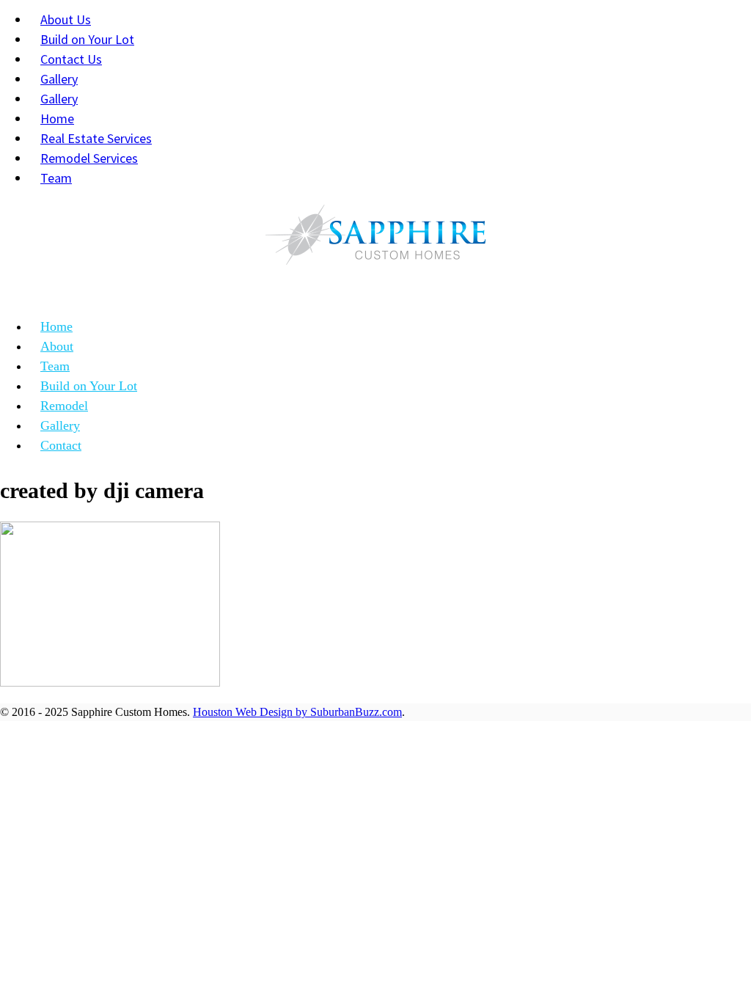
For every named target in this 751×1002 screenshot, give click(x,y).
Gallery (60, 425)
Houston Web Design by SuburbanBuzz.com (297, 712)
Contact (60, 445)
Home (56, 326)
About (56, 346)
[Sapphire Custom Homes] (375, 238)
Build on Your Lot (88, 386)
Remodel (64, 405)
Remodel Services (89, 158)
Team (56, 177)
